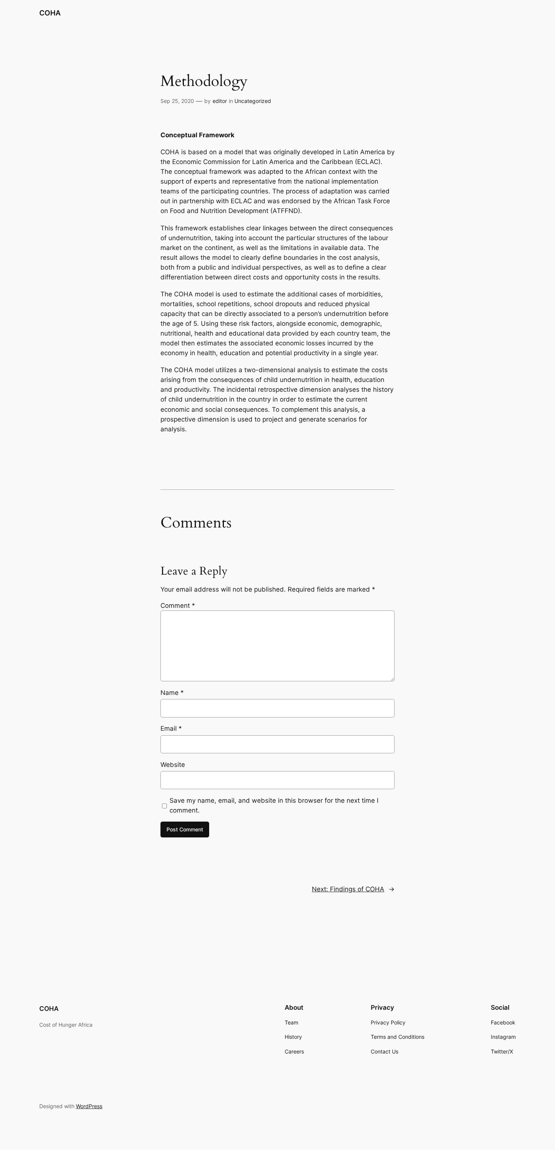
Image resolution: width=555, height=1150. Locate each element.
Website (172, 764)
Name (172, 692)
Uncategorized (252, 101)
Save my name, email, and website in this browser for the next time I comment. (274, 805)
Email (171, 728)
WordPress (89, 1106)
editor (220, 101)
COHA (50, 12)
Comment (177, 605)
